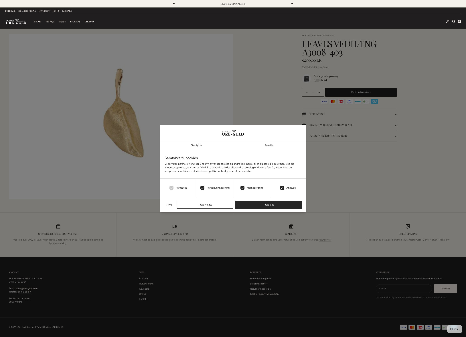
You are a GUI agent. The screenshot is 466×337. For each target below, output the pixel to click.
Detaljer (269, 145)
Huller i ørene (27, 10)
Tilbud (89, 21)
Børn (62, 21)
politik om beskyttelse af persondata (229, 171)
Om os (56, 10)
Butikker (10, 10)
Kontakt (67, 10)
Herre (50, 21)
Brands (75, 21)
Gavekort (44, 10)
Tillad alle (268, 204)
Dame (38, 21)
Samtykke (196, 145)
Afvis (169, 204)
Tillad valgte (205, 204)
